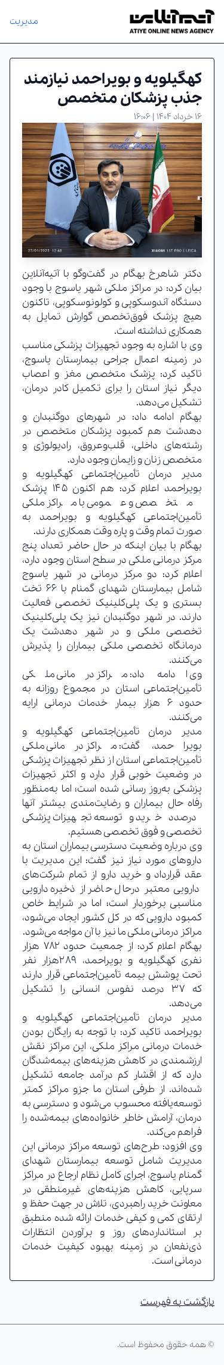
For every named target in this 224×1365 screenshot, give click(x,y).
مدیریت (24, 21)
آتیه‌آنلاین (40, 274)
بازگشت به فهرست (177, 1302)
